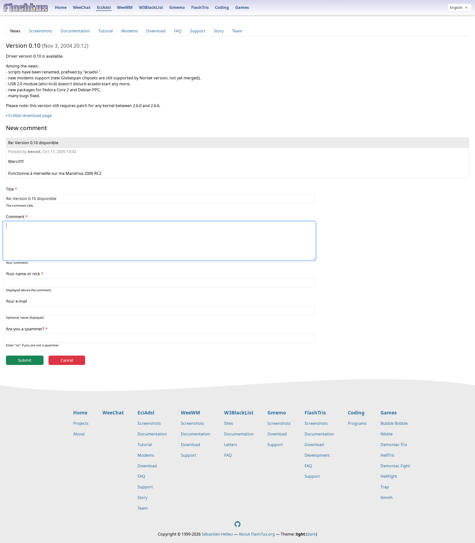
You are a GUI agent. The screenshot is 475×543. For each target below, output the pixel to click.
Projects (81, 423)
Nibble (386, 434)
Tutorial (105, 31)
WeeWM (125, 7)
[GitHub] (237, 523)
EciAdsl (104, 7)
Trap (384, 487)
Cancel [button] (67, 360)
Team (237, 31)
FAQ (178, 31)
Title (10, 189)
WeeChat (82, 7)
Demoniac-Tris (393, 444)
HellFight (388, 476)
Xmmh (386, 497)
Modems (129, 31)
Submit (24, 360)
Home (61, 7)
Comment (15, 216)
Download (156, 31)
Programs (357, 423)
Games (242, 7)
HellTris (387, 455)
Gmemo (177, 7)
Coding (222, 7)
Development (317, 455)
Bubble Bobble (394, 423)
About (79, 434)
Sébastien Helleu (217, 534)
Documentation (75, 31)
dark (311, 534)
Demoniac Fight (395, 466)
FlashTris (200, 7)
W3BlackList (151, 7)
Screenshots (40, 31)
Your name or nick (23, 273)
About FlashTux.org (257, 534)
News (15, 31)
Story (219, 31)
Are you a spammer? (25, 329)
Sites (228, 423)
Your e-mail (16, 301)
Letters (230, 444)
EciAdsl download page (30, 115)
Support (197, 31)
